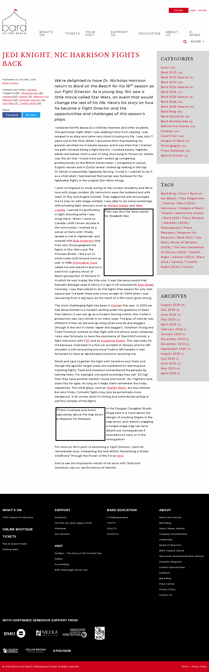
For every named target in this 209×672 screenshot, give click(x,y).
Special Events (174, 155)
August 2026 (173, 304)
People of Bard (175, 140)
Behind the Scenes (178, 126)
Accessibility (62, 564)
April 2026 (171, 324)
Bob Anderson (83, 240)
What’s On (46, 33)
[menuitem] (49, 33)
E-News (195, 33)
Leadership (165, 539)
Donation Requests (170, 561)
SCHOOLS (113, 534)
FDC (87, 340)
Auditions (164, 572)
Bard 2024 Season (177, 87)
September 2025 (176, 348)
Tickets (72, 33)
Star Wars (10, 103)
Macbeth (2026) (176, 222)
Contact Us (165, 595)
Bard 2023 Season (177, 77)
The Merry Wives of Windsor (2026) (181, 242)
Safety (58, 558)
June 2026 (171, 314)
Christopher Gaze (84, 262)
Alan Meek (145, 284)
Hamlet (25, 96)
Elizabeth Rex (32, 93)
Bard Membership (177, 121)
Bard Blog (171, 111)
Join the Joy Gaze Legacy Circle (73, 523)
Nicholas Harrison (32, 100)
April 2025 (170, 373)
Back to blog (10, 83)
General (31, 89)
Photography (173, 145)
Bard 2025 (172, 92)
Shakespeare (171, 227)
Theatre (167, 213)
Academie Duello (113, 340)
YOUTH (111, 523)
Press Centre (167, 584)
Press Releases (176, 150)
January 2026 (173, 334)
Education (150, 33)
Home (184, 666)
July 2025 (170, 358)
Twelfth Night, (117, 387)
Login (192, 10)
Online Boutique (17, 529)
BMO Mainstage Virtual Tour (71, 570)
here (120, 455)
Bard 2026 (172, 101)
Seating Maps (10, 549)
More (196, 41)
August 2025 (173, 353)
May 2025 (170, 368)
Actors (188, 266)
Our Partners (62, 534)
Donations (61, 517)
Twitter (32, 115)
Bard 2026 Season (177, 106)
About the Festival (170, 517)
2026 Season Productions (17, 517)
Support (63, 510)
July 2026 (170, 309)
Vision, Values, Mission (172, 528)
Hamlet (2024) (183, 257)
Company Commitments (173, 534)
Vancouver (169, 208)
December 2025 (175, 339)
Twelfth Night (30, 103)
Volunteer (60, 528)
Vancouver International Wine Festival (181, 556)
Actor (168, 67)
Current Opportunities (172, 567)
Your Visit (90, 33)
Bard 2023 (172, 72)
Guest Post (172, 136)
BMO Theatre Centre (171, 550)
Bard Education (175, 116)
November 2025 (175, 344)
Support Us (119, 33)
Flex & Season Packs (14, 543)
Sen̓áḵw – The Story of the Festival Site (78, 553)
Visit (59, 546)
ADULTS (112, 528)
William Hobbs (118, 205)
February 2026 (174, 329)
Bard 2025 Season (177, 96)
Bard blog (168, 193)
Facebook (12, 115)
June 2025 (171, 363)
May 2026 (170, 319)
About (165, 510)
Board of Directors (170, 545)
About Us (172, 33)
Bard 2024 (172, 82)
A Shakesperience (117, 517)
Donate (178, 10)
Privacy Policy (167, 589)
